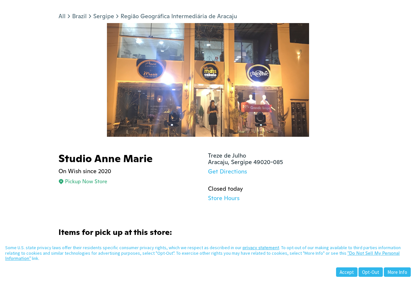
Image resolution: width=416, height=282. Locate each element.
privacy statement (260, 247)
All (62, 16)
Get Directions (227, 171)
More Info (397, 272)
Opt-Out (370, 272)
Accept (347, 272)
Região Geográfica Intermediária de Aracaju (179, 16)
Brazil (79, 16)
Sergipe (103, 16)
